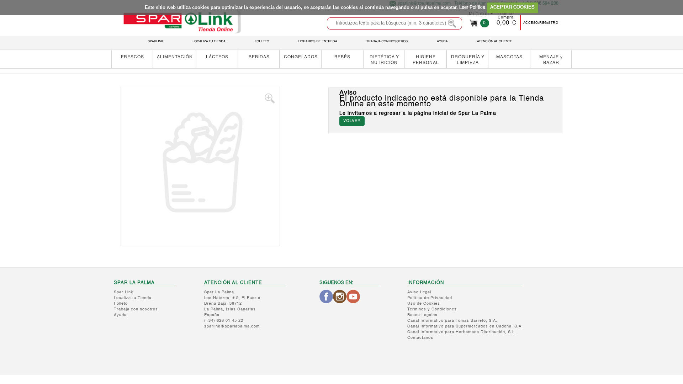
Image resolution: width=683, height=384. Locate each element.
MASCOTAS (509, 57)
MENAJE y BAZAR (551, 60)
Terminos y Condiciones (432, 309)
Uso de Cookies (423, 304)
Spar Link (123, 292)
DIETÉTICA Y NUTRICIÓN (384, 60)
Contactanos (420, 338)
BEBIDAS (259, 57)
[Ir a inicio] (182, 21)
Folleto (121, 304)
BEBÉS (342, 57)
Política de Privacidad (429, 298)
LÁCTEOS (217, 57)
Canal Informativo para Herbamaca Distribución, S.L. (461, 332)
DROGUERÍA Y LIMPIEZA (468, 60)
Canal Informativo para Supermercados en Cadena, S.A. (465, 327)
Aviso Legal (419, 292)
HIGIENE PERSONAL (426, 60)
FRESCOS (132, 57)
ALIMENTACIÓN (175, 57)
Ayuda (120, 315)
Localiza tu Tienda (133, 298)
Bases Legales (422, 315)
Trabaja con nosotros (136, 309)
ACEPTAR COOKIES (512, 7)
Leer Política (472, 7)
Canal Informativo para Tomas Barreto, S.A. (452, 321)
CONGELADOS (301, 57)
